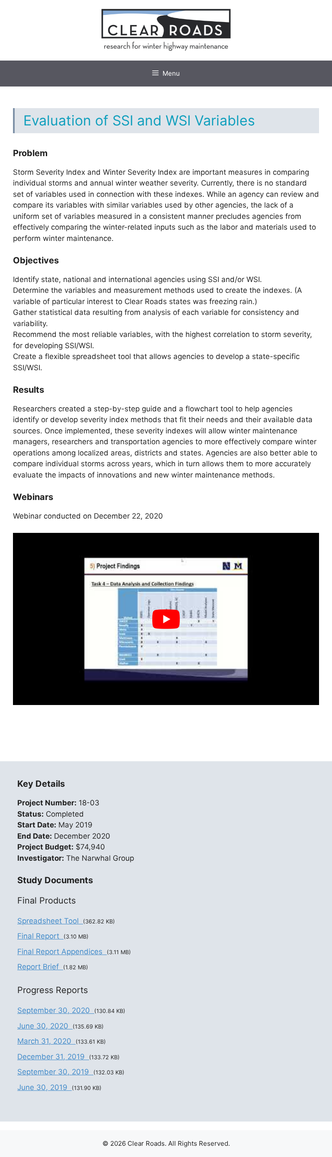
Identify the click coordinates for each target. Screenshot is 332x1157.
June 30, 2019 (44, 1087)
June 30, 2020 (45, 1026)
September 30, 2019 (55, 1071)
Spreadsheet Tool (50, 921)
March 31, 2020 (46, 1041)
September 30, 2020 (55, 1010)
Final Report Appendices (62, 951)
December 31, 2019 (53, 1056)
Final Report (40, 936)
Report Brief (40, 966)
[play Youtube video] (166, 619)
